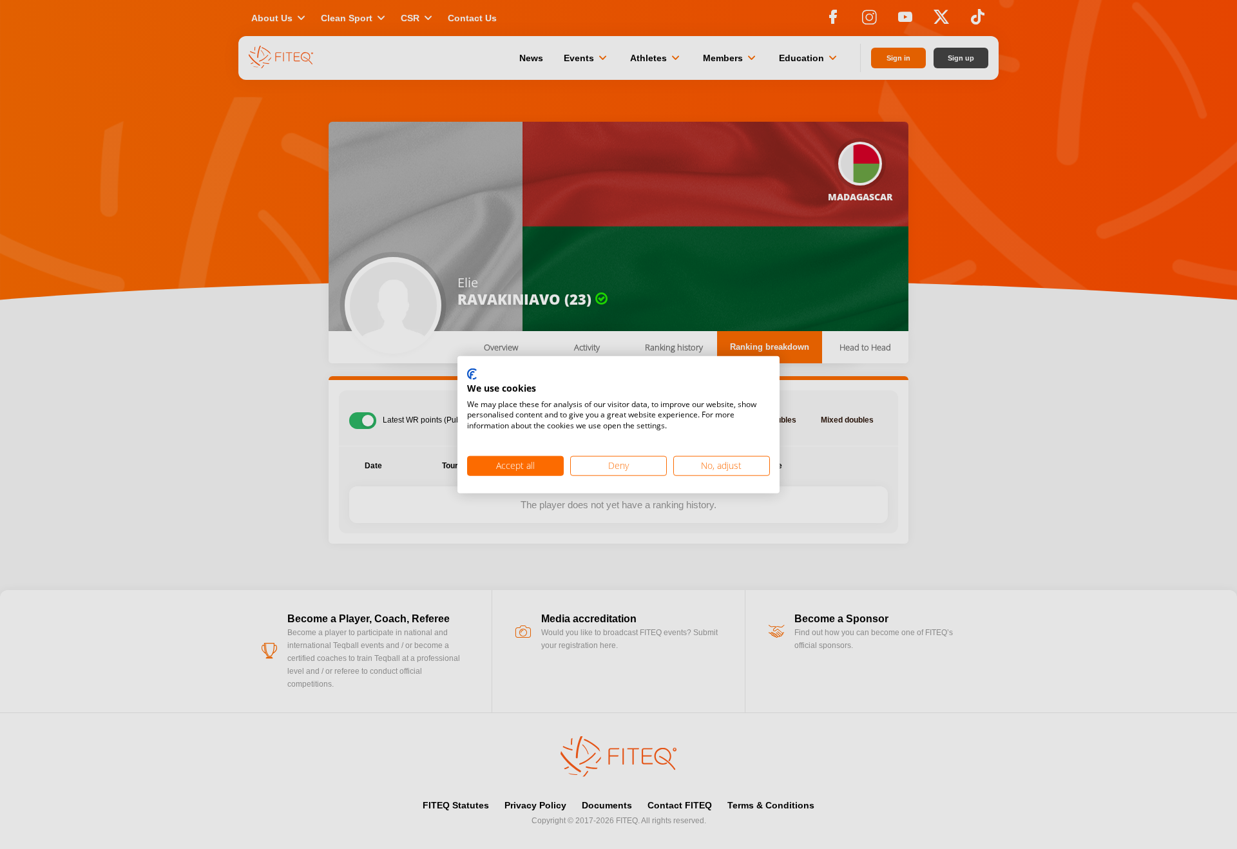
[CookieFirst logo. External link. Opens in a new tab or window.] (472, 374)
